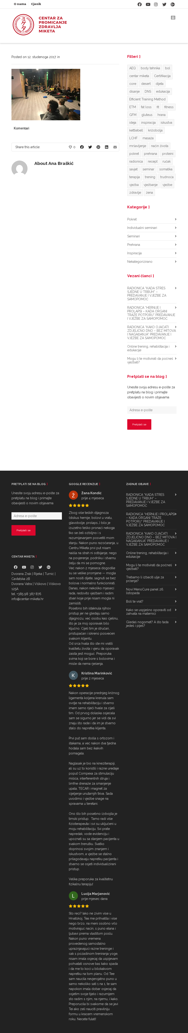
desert (146, 84)
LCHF (133, 138)
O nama (20, 4)
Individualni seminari (142, 228)
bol (167, 68)
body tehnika (150, 68)
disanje (134, 91)
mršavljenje (137, 146)
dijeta (159, 84)
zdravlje (135, 192)
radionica (136, 161)
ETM (132, 107)
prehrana (150, 154)
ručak (167, 161)
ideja (132, 122)
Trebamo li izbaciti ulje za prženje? (145, 579)
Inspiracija (134, 253)
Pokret (132, 219)
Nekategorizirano (139, 261)
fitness (169, 107)
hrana (162, 115)
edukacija (163, 91)
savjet (133, 169)
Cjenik (36, 4)
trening (150, 177)
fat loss (146, 107)
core (132, 84)
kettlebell (136, 130)
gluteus (146, 115)
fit (158, 107)
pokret (134, 154)
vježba (134, 185)
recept (153, 161)
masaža (148, 138)
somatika (165, 169)
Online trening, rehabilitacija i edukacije (148, 348)
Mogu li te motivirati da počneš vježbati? (150, 360)
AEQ (132, 68)
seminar (148, 169)
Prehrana (133, 245)
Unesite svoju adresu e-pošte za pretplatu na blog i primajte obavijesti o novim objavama (151, 392)
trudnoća (167, 177)
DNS (148, 91)
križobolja (155, 130)
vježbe (167, 185)
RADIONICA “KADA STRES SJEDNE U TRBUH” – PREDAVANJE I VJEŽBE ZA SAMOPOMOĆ (146, 293)
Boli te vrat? (134, 601)
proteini (167, 154)
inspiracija (148, 122)
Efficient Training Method (147, 99)
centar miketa (139, 76)
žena (149, 192)
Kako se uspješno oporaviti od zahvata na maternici (148, 611)
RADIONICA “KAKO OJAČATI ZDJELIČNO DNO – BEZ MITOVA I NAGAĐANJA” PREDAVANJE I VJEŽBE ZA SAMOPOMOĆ (151, 332)
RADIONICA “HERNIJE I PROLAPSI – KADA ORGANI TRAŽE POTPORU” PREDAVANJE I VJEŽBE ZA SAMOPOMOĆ (151, 313)
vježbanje (151, 185)
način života (159, 146)
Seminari (133, 236)
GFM (132, 115)
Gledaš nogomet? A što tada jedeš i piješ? (147, 624)
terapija (134, 177)
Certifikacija (162, 76)
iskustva (166, 122)
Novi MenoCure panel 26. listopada (145, 591)
